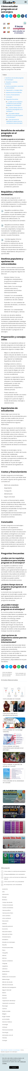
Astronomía (5, 894)
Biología (4, 897)
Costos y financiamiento (13, 95)
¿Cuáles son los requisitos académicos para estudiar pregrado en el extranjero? (14, 103)
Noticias (4, 995)
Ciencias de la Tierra (7, 913)
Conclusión (9, 97)
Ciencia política (6, 910)
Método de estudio (7, 982)
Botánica (4, 899)
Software (4, 1027)
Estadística (5, 939)
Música (4, 992)
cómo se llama (6, 915)
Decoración (5, 921)
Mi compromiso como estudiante (13, 884)
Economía (5, 929)
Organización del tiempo (8, 1000)
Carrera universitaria (7, 907)
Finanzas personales (7, 947)
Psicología (5, 1006)
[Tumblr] (22, 16)
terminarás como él (7, 1035)
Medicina (4, 974)
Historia (4, 955)
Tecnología (5, 1032)
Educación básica (7, 931)
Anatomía (5, 889)
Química (4, 1008)
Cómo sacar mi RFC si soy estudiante (14, 881)
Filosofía (4, 945)
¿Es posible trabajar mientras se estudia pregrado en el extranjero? (14, 115)
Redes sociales (6, 1011)
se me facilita (5, 1019)
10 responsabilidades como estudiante (14, 874)
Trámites (4, 1038)
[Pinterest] (14, 16)
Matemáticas (5, 971)
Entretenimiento (6, 937)
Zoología (4, 1040)
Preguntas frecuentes (12, 99)
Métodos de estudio (7, 984)
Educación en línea (7, 934)
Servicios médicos (7, 1022)
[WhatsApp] (18, 16)
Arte (3, 891)
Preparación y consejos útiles (14, 90)
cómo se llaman (6, 918)
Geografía (5, 953)
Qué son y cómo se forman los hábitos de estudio (15, 878)
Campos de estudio (7, 905)
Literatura (4, 968)
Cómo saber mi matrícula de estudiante (15, 871)
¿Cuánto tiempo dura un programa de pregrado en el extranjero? (14, 109)
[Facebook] (3, 16)
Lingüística (5, 966)
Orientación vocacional (8, 1003)
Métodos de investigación (9, 987)
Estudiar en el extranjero (8, 942)
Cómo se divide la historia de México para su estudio (7, 674)
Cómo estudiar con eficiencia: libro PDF (20, 674)
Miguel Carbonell (6, 990)
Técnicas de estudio (7, 1030)
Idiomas (4, 958)
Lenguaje (4, 963)
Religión (4, 1014)
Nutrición (4, 998)
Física (3, 950)
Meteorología (5, 979)
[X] (10, 16)
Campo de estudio (7, 902)
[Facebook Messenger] (7, 16)
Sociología (5, 1024)
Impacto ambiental (7, 961)
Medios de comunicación (9, 976)
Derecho (4, 923)
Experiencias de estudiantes (14, 92)
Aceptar (14, 1067)
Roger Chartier (6, 1016)
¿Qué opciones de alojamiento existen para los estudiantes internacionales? (14, 121)
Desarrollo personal (7, 926)
